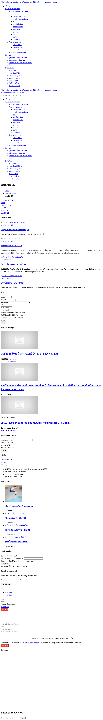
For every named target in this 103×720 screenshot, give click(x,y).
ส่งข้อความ (5, 563)
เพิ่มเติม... (4, 462)
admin (3, 203)
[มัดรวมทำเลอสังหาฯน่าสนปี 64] (12, 257)
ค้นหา (3, 323)
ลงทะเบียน (8, 595)
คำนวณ (4, 450)
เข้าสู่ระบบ (8, 592)
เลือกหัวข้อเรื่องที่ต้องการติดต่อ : (12, 561)
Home (7, 191)
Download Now (6, 584)
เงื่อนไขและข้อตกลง (32, 643)
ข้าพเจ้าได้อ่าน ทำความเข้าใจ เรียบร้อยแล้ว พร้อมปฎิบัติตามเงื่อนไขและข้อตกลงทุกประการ (42, 643)
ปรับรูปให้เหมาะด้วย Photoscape (15, 230)
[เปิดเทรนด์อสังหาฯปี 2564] (10, 238)
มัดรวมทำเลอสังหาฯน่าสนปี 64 (13, 264)
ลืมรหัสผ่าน (5, 607)
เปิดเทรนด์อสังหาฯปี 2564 (11, 246)
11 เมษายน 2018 (7, 200)
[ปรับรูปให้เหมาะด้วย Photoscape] (13, 222)
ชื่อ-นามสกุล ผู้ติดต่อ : (9, 556)
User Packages (10, 193)
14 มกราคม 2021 (7, 225)
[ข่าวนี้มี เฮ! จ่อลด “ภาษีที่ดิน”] (11, 276)
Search (23, 718)
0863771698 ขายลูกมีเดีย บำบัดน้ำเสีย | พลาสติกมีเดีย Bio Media (35, 422)
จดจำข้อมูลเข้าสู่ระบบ (11, 604)
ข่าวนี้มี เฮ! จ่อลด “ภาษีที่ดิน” (12, 283)
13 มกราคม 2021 (7, 278)
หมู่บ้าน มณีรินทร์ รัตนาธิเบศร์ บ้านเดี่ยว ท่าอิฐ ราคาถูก (29, 353)
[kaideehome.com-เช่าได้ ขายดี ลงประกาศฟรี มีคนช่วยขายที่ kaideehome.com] (29, 2)
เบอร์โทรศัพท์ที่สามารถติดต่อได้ (12, 558)
